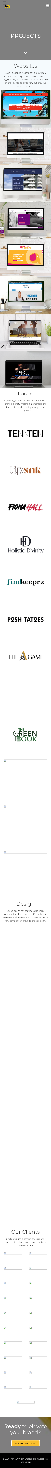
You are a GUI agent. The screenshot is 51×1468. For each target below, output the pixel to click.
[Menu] (48, 5)
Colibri (28, 1462)
